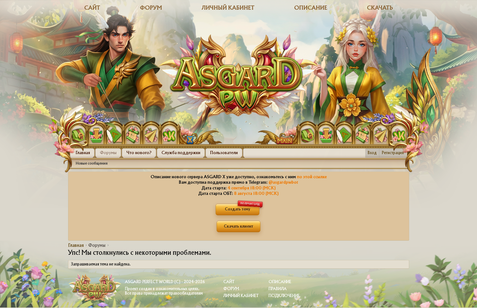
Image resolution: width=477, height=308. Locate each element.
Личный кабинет (228, 8)
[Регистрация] (114, 134)
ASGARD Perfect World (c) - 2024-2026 (165, 282)
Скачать (380, 8)
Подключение (284, 296)
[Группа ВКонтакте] (168, 134)
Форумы (108, 153)
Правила (278, 289)
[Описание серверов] (132, 134)
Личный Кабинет (241, 296)
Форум (151, 8)
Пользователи (224, 153)
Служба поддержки (180, 153)
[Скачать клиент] (96, 134)
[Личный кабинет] (78, 134)
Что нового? (139, 153)
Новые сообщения (92, 163)
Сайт (92, 8)
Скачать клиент (238, 226)
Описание (310, 8)
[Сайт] (185, 132)
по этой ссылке (312, 177)
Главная (83, 153)
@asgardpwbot (283, 182)
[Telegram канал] (150, 134)
